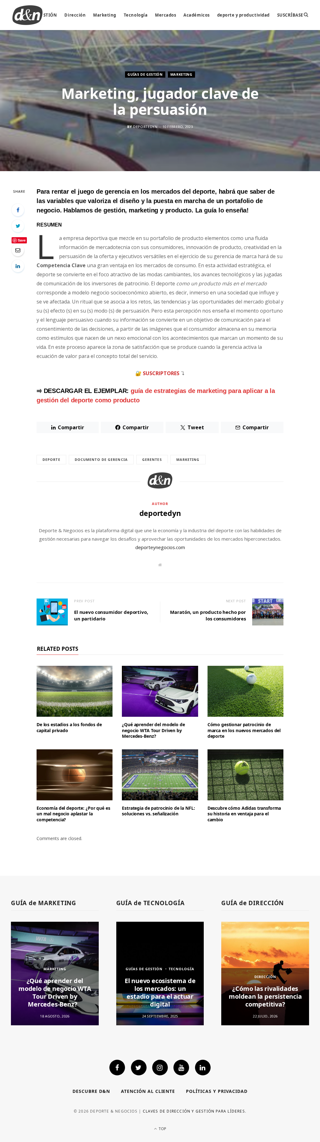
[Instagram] (160, 1067)
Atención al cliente (148, 1091)
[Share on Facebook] (18, 210)
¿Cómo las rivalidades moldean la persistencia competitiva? (265, 996)
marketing (188, 459)
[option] (55, 973)
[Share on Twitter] (18, 226)
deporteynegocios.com (160, 547)
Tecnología (136, 15)
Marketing (104, 15)
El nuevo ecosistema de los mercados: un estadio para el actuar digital (160, 992)
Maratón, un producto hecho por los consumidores (208, 615)
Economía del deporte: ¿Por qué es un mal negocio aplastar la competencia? (73, 814)
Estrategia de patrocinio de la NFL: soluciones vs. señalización (158, 811)
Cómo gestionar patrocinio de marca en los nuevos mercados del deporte (244, 730)
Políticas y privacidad (217, 1091)
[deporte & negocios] (27, 15)
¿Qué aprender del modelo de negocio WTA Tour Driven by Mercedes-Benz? (153, 730)
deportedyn (145, 127)
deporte (51, 459)
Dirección (75, 15)
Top (162, 1128)
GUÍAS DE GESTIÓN (145, 74)
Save (22, 240)
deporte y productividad (243, 15)
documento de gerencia (101, 459)
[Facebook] (117, 1067)
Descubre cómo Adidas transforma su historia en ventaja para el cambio (244, 814)
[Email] (18, 250)
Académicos (196, 15)
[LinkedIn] (18, 266)
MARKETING (181, 74)
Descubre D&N (91, 1091)
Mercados (165, 15)
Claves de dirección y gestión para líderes (194, 1111)
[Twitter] (139, 1067)
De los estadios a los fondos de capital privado (69, 727)
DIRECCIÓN (265, 976)
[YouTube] (181, 1067)
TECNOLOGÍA (181, 968)
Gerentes (152, 459)
